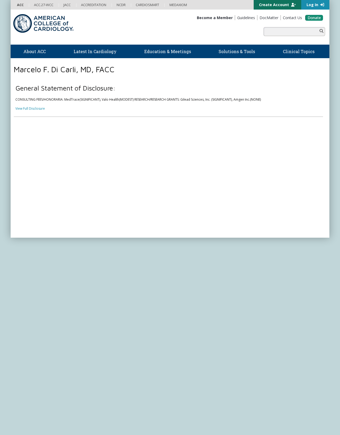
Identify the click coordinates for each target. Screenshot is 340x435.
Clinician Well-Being (187, 261)
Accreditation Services (277, 290)
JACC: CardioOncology (190, 353)
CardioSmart (265, 301)
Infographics (182, 287)
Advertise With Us (53, 410)
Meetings (102, 338)
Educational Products (189, 292)
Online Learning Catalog (113, 292)
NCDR (257, 280)
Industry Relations (30, 297)
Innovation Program (32, 282)
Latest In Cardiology (116, 255)
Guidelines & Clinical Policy (115, 272)
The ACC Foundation (32, 266)
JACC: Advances (185, 338)
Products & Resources (111, 297)
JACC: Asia (180, 343)
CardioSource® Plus (110, 312)
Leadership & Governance (36, 261)
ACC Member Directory (34, 348)
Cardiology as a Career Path (194, 266)
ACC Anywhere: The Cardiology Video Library (129, 302)
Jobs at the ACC (28, 287)
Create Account (274, 4)
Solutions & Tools (191, 255)
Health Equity (27, 277)
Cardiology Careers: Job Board (196, 272)
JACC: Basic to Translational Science (199, 348)
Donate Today (34, 358)
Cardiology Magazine (111, 266)
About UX (178, 410)
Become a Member (31, 317)
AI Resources (183, 302)
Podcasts (102, 277)
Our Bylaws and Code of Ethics (40, 292)
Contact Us (263, 321)
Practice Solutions (186, 277)
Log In (313, 4)
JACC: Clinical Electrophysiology (196, 373)
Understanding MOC (110, 333)
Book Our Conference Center (39, 302)
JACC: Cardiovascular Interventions (199, 363)
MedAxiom (263, 311)
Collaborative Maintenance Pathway (122, 327)
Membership (61, 242)
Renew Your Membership (36, 322)
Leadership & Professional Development (125, 322)
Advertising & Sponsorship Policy (95, 410)
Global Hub (25, 343)
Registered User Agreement (61, 415)
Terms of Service (97, 415)
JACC (176, 332)
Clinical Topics (188, 316)
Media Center (27, 410)
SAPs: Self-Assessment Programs (119, 307)
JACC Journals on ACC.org (200, 326)
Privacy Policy (27, 415)
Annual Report (287, 410)
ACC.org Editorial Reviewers (252, 410)
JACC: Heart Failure (187, 378)
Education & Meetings (118, 285)
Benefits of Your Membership (39, 327)
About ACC (28, 255)
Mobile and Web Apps (190, 307)
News (99, 261)
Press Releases (134, 410)
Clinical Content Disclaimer (208, 410)
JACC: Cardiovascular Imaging (195, 358)
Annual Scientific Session (113, 343)
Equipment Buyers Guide (191, 297)
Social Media (157, 410)
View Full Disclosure (30, 108)
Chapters (24, 338)
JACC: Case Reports (187, 368)
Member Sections (30, 333)
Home (43, 242)
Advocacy (24, 272)
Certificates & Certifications (115, 317)
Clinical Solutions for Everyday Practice (202, 282)
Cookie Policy (123, 415)
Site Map (143, 415)
